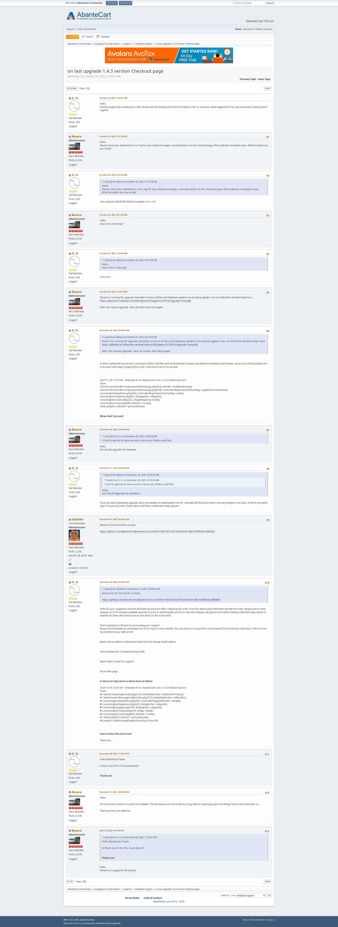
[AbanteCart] (70, 563)
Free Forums (78, 923)
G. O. (75, 98)
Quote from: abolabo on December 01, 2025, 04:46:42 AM (132, 588)
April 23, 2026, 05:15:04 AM (111, 830)
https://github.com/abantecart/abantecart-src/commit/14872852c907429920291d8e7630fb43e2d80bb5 (157, 531)
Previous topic (248, 79)
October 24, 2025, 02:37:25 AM (113, 175)
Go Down (72, 88)
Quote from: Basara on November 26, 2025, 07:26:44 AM (132, 474)
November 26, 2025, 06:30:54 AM (114, 330)
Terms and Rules (256, 919)
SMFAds (66, 923)
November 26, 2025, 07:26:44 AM (114, 429)
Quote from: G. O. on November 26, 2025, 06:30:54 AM (131, 436)
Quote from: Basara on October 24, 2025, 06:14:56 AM (131, 260)
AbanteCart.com (162, 901)
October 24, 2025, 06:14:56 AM (113, 214)
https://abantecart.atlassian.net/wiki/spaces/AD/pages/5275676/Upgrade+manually (145, 300)
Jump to (225, 895)
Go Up (70, 881)
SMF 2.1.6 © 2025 (71, 920)
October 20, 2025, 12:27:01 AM (113, 98)
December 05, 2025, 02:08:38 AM (114, 582)
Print (268, 88)
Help (245, 919)
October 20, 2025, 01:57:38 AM (113, 136)
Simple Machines (87, 920)
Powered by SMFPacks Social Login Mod (102, 923)
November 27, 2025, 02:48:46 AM (114, 468)
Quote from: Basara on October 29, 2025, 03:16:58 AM (131, 337)
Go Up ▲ (270, 919)
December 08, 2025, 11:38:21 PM (114, 753)
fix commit (130, 870)
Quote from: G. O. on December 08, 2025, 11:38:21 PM (131, 837)
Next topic (264, 79)
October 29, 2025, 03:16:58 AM (113, 291)
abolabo (77, 519)
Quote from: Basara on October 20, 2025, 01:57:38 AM (131, 181)
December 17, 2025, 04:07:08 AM (114, 792)
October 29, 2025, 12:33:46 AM (113, 253)
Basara (77, 136)
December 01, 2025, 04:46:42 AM (114, 519)
